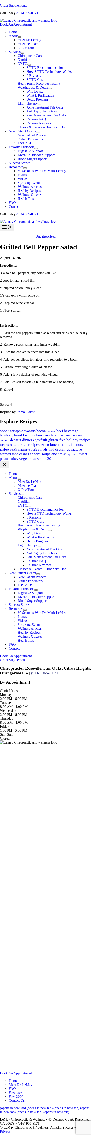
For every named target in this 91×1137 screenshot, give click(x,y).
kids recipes (30, 444)
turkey (13, 459)
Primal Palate (26, 412)
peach (13, 449)
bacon (41, 431)
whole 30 (44, 459)
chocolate (49, 435)
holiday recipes (78, 440)
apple (19, 431)
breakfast (21, 435)
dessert (15, 440)
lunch (54, 444)
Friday (4, 726)
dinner (27, 440)
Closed (5, 738)
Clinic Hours (9, 691)
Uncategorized (45, 236)
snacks (35, 454)
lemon (44, 444)
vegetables (27, 458)
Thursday (6, 718)
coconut (77, 435)
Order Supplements (13, 5)
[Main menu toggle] (7, 227)
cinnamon (64, 435)
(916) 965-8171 (27, 13)
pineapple (24, 449)
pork (34, 449)
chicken (36, 435)
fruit (43, 440)
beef (59, 431)
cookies (4, 440)
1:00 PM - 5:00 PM (13, 730)
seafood (5, 454)
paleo (4, 449)
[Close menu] (4, 464)
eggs (36, 440)
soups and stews (54, 454)
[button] (45, 24)
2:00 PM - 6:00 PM (13, 699)
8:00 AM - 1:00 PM (14, 706)
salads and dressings (54, 449)
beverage (71, 431)
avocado (30, 431)
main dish (67, 444)
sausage (76, 449)
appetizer (7, 431)
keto (16, 444)
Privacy (5, 1131)
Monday (6, 695)
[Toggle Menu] (19, 37)
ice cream (6, 444)
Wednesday (8, 710)
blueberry (6, 435)
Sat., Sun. (6, 734)
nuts (79, 444)
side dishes (20, 454)
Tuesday (6, 702)
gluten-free (57, 440)
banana (51, 431)
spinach (73, 454)
